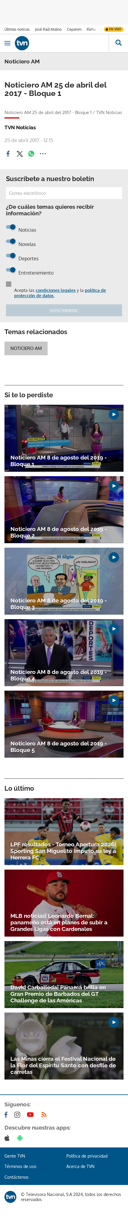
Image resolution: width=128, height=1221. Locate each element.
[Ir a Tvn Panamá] (62, 43)
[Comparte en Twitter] (20, 154)
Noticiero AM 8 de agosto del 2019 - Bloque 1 (58, 460)
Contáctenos (16, 1177)
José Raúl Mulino (48, 29)
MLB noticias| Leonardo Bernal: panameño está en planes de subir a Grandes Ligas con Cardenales (58, 922)
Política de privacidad (86, 1155)
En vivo (115, 29)
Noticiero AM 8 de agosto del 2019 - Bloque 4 (58, 675)
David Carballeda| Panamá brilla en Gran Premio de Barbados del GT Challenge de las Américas (58, 994)
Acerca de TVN (80, 1166)
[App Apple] (8, 1137)
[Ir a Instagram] (18, 1114)
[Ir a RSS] (45, 1114)
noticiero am (26, 348)
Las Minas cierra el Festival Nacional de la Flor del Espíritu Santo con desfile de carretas (63, 1065)
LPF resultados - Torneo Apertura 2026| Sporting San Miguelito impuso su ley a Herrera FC (63, 851)
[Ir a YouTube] (31, 1114)
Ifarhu (91, 29)
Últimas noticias (17, 29)
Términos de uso (20, 1166)
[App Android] (21, 1137)
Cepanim (74, 29)
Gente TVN (14, 1155)
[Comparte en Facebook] (8, 154)
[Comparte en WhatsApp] (31, 154)
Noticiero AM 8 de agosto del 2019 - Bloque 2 (58, 532)
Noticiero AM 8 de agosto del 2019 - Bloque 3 (58, 603)
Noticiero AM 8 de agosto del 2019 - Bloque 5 (58, 746)
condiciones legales (56, 290)
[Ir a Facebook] (7, 1114)
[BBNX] (10, 1197)
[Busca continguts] (118, 43)
